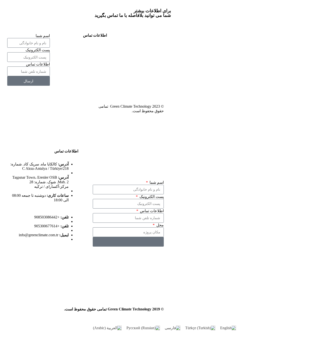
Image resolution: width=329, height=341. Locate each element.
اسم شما (43, 36)
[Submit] (128, 242)
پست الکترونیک (38, 50)
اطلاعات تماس (38, 64)
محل (159, 225)
